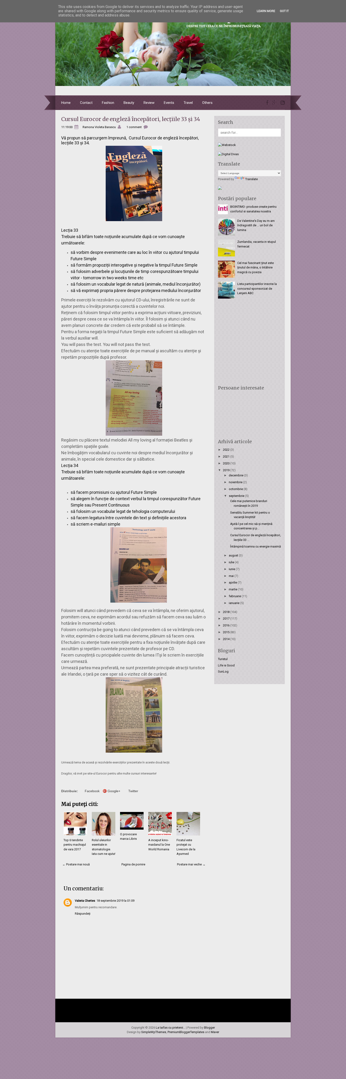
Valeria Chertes (85, 900)
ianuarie (234, 603)
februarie (235, 596)
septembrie (237, 496)
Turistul (223, 659)
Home (66, 103)
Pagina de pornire (133, 864)
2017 (226, 618)
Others (207, 103)
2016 (226, 625)
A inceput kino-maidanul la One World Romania (159, 844)
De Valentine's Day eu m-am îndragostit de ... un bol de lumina (256, 225)
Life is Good (226, 665)
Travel (188, 103)
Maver (215, 1032)
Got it (284, 11)
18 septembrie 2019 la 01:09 (115, 900)
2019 (226, 470)
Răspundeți (82, 913)
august (234, 555)
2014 (226, 639)
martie (233, 589)
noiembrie (236, 482)
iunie (232, 569)
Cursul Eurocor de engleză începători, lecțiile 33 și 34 (130, 119)
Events (169, 103)
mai (231, 576)
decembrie (236, 475)
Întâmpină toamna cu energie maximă (255, 546)
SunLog (223, 671)
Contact (86, 103)
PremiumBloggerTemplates (186, 1032)
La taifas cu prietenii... (170, 1027)
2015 (226, 632)
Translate (251, 179)
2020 (226, 463)
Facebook (92, 791)
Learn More (266, 11)
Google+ (114, 791)
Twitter (133, 791)
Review (149, 103)
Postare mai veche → (191, 864)
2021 (226, 456)
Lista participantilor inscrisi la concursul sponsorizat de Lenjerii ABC (257, 288)
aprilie (233, 582)
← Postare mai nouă (76, 864)
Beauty (129, 103)
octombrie (236, 489)
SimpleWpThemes (153, 1032)
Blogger (209, 1027)
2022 (226, 449)
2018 (226, 612)
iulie (232, 562)
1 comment (134, 127)
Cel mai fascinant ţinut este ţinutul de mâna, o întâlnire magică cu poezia (255, 267)
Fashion (108, 103)
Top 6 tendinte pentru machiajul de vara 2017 (75, 844)
